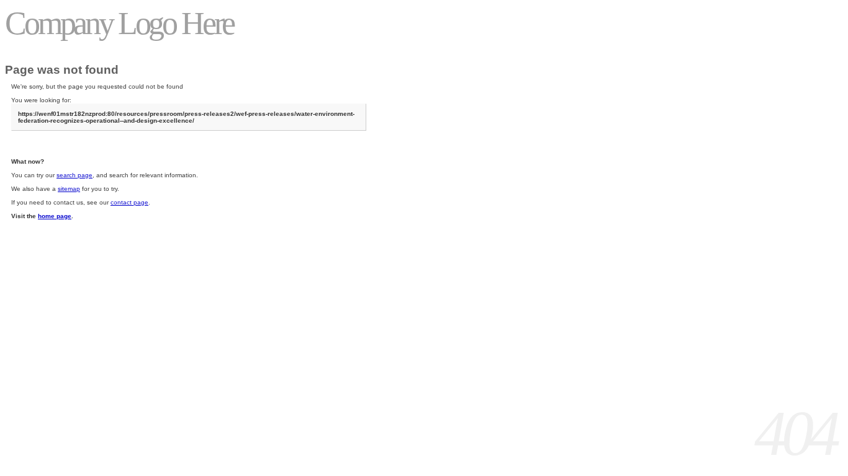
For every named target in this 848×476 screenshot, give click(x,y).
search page (74, 175)
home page (54, 216)
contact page (129, 202)
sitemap (69, 188)
